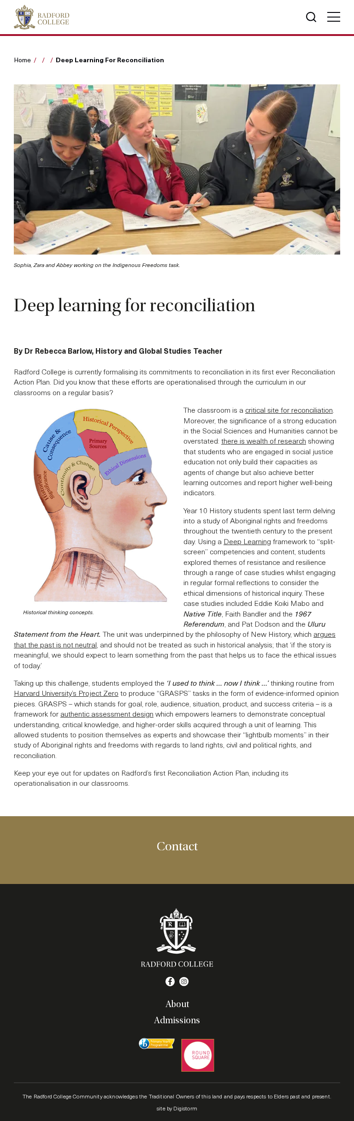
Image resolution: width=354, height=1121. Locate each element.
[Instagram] (184, 981)
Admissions (177, 1020)
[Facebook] (170, 981)
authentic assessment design (106, 713)
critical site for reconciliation (289, 410)
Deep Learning (247, 541)
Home (22, 59)
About (177, 1004)
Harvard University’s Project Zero (66, 693)
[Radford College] (41, 17)
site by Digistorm (177, 1108)
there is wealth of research (263, 440)
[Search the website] (311, 17)
